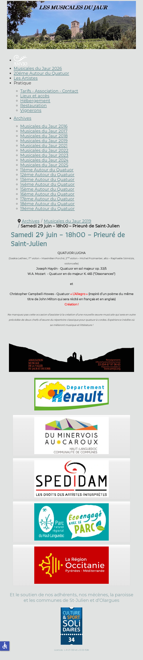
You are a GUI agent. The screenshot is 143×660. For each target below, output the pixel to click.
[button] (22, 83)
